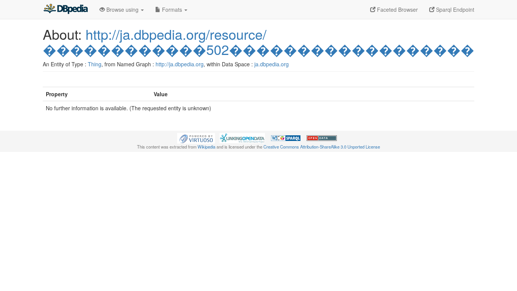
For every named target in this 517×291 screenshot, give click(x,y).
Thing (94, 64)
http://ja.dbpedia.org (180, 64)
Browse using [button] (122, 9)
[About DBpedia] (65, 9)
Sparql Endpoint (454, 9)
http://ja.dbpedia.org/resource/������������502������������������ (258, 41)
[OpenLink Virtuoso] (196, 138)
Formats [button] (172, 9)
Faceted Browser (396, 9)
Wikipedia (206, 147)
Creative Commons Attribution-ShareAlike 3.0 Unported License (321, 147)
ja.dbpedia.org (271, 64)
